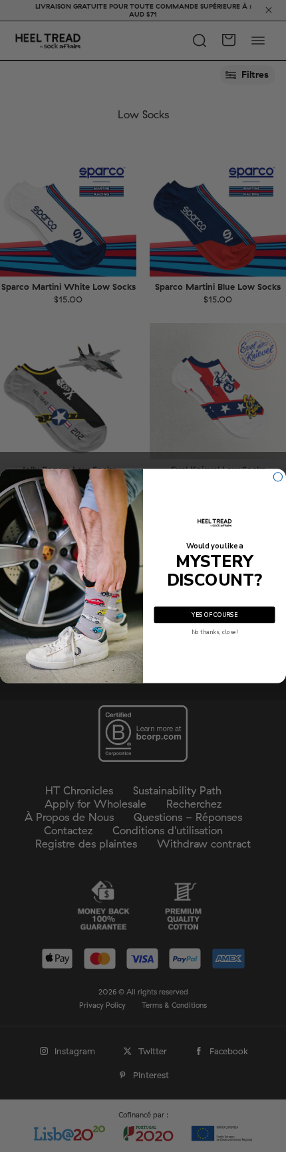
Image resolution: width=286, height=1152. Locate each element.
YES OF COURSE (214, 615)
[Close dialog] (277, 477)
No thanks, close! (214, 632)
